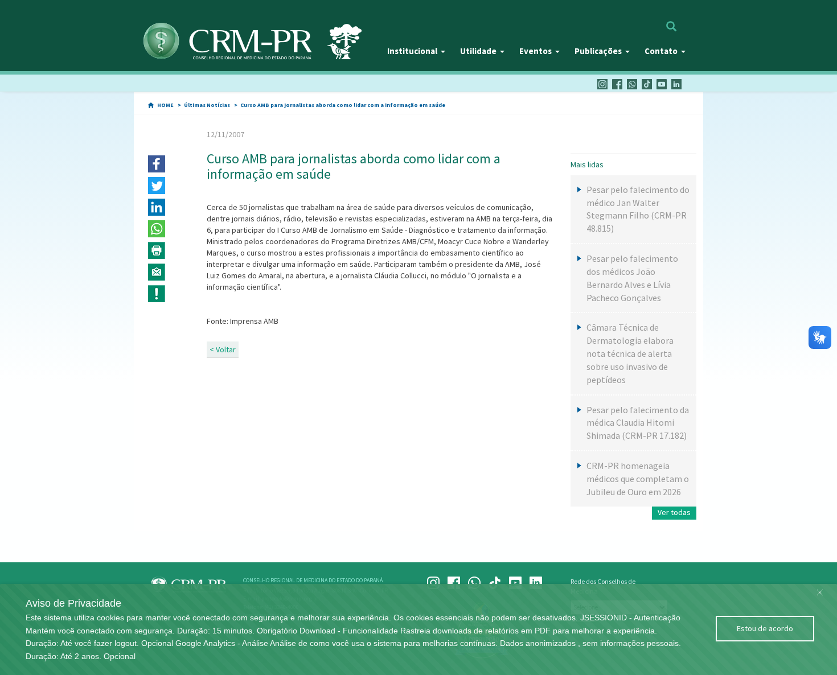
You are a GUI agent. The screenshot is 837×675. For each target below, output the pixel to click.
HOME (165, 105)
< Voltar (223, 349)
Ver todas (674, 512)
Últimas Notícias (207, 105)
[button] (156, 163)
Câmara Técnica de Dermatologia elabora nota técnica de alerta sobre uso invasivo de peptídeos (630, 353)
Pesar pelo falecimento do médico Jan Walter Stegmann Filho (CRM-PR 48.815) (638, 209)
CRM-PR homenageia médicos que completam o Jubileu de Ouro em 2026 (637, 478)
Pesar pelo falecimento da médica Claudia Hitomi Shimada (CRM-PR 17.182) (637, 423)
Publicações (598, 51)
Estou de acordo (765, 628)
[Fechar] (820, 589)
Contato (661, 51)
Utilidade (478, 51)
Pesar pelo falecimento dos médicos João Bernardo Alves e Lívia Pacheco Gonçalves (632, 278)
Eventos (535, 51)
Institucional (412, 51)
